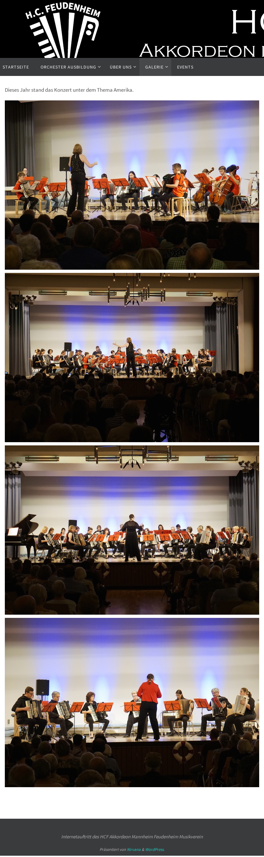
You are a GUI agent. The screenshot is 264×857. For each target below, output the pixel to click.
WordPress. (155, 849)
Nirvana (134, 849)
